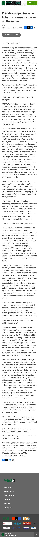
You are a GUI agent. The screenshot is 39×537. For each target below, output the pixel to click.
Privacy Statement (9, 495)
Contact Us (7, 499)
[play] (3, 535)
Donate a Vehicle (9, 491)
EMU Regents (8, 507)
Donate (33, 3)
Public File (7, 503)
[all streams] (36, 534)
